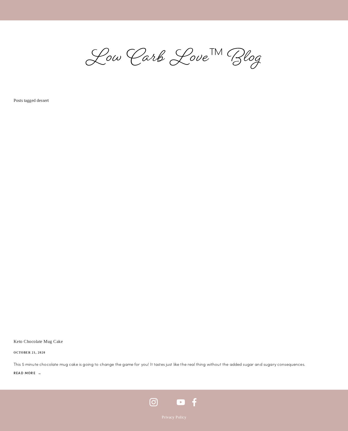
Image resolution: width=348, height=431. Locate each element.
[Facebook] (194, 402)
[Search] (17, 10)
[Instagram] (153, 402)
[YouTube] (180, 402)
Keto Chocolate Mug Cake (38, 341)
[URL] (167, 402)
